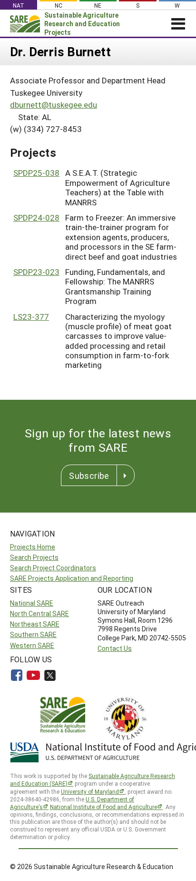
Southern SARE (33, 634)
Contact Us (115, 648)
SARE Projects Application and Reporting (71, 578)
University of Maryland (90, 791)
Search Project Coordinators (53, 567)
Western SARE (32, 645)
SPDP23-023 (36, 271)
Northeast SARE (34, 623)
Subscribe (89, 475)
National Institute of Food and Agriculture (103, 806)
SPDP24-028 (36, 217)
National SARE (31, 603)
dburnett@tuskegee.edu (53, 104)
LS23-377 (31, 316)
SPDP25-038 (36, 172)
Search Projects (34, 557)
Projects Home (32, 546)
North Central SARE (39, 613)
